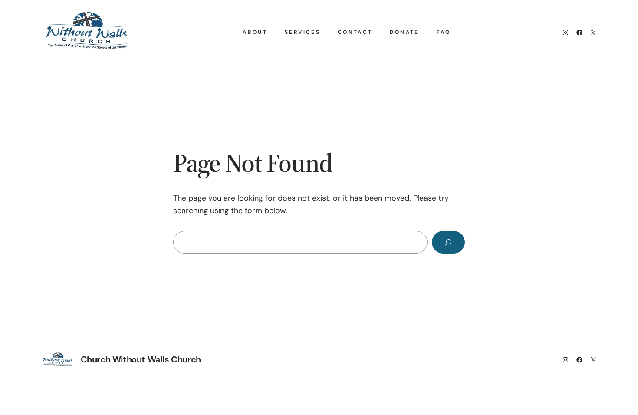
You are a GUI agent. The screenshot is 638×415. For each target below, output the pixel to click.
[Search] (448, 242)
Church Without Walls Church (141, 359)
